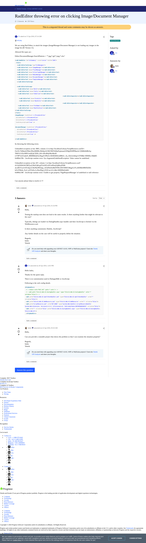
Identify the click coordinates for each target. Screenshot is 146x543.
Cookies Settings (135, 538)
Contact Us (7, 436)
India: (15, 441)
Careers (6, 505)
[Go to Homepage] (26, 5)
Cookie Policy (17, 540)
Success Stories (9, 427)
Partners (6, 415)
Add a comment (21, 188)
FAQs (6, 420)
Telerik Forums (21, 9)
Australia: (16, 444)
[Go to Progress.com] (6, 490)
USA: (15, 437)
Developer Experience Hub (12, 401)
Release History (9, 406)
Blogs (6, 410)
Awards (6, 500)
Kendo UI (3, 383)
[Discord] (9, 463)
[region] (73, 538)
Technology (7, 498)
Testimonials (8, 429)
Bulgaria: (16, 443)
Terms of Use (8, 533)
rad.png (19, 40)
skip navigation (19, 5)
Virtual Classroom (9, 417)
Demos (6, 402)
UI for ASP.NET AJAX (34, 9)
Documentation (9, 404)
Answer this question (25, 370)
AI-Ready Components (16, 387)
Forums (6, 408)
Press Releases (8, 502)
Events (6, 418)
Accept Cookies (116, 538)
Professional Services (10, 413)
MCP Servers (4, 387)
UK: (15, 439)
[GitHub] (9, 461)
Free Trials (7, 392)
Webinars (7, 411)
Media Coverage (9, 504)
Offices (6, 507)
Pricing (6, 394)
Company (7, 496)
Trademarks (130, 528)
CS (19, 36)
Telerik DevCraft (5, 380)
